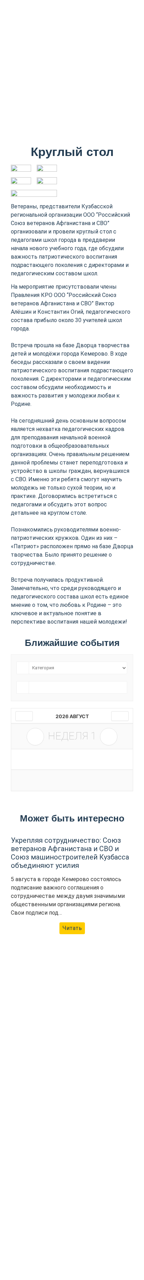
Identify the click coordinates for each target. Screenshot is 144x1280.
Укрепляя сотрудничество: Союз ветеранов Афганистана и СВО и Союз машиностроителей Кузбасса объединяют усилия (70, 853)
